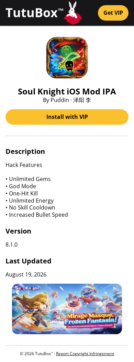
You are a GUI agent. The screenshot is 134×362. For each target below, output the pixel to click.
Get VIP (113, 12)
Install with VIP (67, 117)
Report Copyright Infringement (85, 354)
